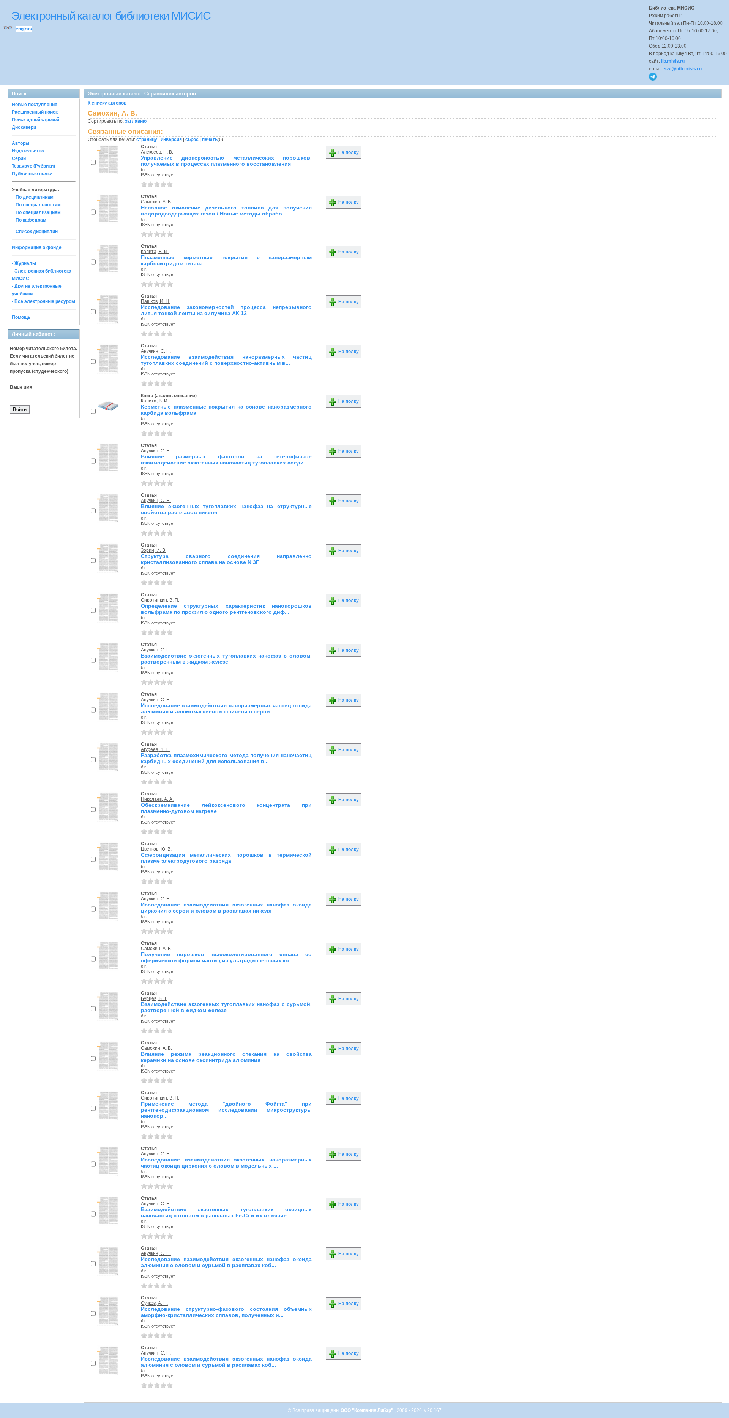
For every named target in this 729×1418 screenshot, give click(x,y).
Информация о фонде (37, 247)
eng (20, 29)
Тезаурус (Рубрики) (33, 166)
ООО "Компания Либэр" (367, 1410)
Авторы (20, 143)
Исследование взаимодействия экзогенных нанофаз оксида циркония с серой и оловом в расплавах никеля (226, 907)
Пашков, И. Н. (155, 301)
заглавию (136, 121)
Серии (19, 158)
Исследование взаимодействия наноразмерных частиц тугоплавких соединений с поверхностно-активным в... (226, 360)
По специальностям (38, 205)
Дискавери (24, 127)
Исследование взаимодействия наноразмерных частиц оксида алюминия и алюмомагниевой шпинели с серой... (226, 708)
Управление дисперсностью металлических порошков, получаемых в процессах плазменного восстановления (226, 161)
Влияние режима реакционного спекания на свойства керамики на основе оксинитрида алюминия (226, 1057)
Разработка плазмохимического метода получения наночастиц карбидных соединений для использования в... (226, 758)
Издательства (28, 151)
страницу (146, 139)
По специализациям (38, 212)
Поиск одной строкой (35, 119)
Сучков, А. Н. (154, 1303)
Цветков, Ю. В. (156, 849)
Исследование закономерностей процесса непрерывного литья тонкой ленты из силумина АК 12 (226, 310)
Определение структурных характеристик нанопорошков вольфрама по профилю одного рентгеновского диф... (226, 609)
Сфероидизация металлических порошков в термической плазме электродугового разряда (226, 858)
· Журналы (24, 263)
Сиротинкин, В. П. (160, 600)
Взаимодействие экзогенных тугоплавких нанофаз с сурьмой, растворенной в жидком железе (226, 1007)
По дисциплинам (35, 197)
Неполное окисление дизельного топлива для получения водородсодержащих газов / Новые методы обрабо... (226, 210)
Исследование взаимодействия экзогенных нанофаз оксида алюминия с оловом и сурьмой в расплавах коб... (226, 1262)
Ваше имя (21, 387)
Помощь (21, 317)
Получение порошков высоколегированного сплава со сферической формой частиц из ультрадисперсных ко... (226, 957)
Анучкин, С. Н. (156, 351)
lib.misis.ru (673, 61)
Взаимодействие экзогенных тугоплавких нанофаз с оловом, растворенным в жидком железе (226, 659)
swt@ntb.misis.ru (683, 68)
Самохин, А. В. (156, 201)
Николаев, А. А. (157, 799)
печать (210, 139)
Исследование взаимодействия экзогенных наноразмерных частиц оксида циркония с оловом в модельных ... (226, 1163)
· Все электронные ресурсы (43, 301)
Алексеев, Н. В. (157, 152)
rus (28, 29)
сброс (192, 139)
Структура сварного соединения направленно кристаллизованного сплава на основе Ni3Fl (226, 559)
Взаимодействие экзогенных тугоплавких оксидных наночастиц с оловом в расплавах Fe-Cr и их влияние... (226, 1212)
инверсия (171, 139)
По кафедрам (31, 220)
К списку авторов (107, 103)
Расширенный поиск (35, 112)
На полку (348, 152)
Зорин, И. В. (153, 550)
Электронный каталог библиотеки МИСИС (110, 16)
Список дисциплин (37, 231)
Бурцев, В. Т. (154, 998)
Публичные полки (32, 173)
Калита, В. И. (155, 251)
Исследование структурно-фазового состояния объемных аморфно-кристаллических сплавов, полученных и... (226, 1312)
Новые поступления (34, 104)
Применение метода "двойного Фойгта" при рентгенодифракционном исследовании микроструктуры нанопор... (226, 1110)
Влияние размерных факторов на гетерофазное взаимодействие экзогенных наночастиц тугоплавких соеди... (226, 459)
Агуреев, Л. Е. (155, 749)
